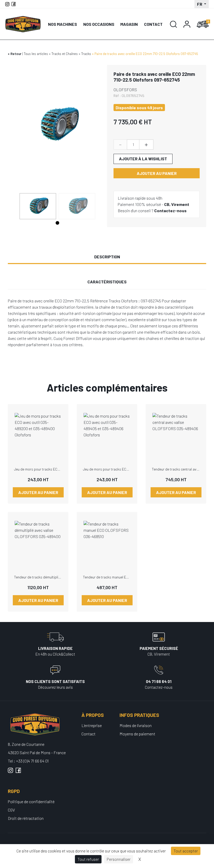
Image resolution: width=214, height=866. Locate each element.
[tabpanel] (38, 206)
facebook (18, 772)
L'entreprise (91, 725)
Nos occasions (98, 24)
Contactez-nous (170, 210)
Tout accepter (186, 850)
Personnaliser (118, 859)
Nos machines (62, 24)
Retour (15, 54)
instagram (10, 772)
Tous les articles (36, 54)
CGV (11, 809)
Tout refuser (88, 859)
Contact (153, 24)
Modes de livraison (136, 725)
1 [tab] (57, 223)
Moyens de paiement (137, 733)
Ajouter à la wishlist (143, 158)
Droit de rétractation (26, 818)
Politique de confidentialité (31, 801)
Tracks (86, 54)
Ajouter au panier (157, 173)
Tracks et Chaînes (64, 54)
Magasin (129, 24)
